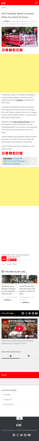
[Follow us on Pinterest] (33, 313)
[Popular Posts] (11, 356)
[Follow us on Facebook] (23, 313)
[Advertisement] (19, 73)
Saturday (19, 100)
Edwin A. (7, 21)
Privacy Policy (8, 404)
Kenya (9, 264)
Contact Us (7, 399)
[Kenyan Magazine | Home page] (4, 2)
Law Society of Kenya (21, 122)
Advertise (6, 395)
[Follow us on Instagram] (26, 313)
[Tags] (29, 356)
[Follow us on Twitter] (29, 313)
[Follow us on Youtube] (36, 313)
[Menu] (36, 2)
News (4, 7)
